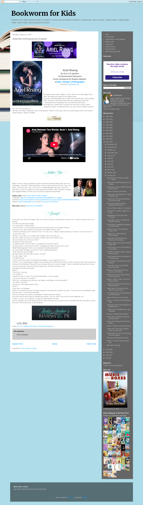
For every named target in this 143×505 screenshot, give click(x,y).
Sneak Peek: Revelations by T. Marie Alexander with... (119, 195)
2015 (107, 352)
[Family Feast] (110, 442)
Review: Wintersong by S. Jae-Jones (119, 208)
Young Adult (109, 44)
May (109, 164)
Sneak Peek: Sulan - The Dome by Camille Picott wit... (118, 221)
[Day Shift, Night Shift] (115, 448)
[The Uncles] (110, 463)
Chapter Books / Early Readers (115, 39)
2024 (107, 122)
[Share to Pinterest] (26, 323)
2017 (107, 142)
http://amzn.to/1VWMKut (34, 206)
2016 (107, 349)
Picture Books (109, 37)
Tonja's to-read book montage (114, 415)
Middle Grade (109, 42)
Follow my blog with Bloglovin (112, 365)
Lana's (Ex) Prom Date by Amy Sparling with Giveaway (117, 239)
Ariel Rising (33, 326)
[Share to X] (22, 323)
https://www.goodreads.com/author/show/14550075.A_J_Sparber (41, 198)
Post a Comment (22, 335)
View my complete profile (111, 109)
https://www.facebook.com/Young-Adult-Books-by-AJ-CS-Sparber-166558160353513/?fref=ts (49, 200)
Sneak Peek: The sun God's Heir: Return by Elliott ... (118, 266)
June (109, 161)
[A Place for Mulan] (115, 443)
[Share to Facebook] (24, 323)
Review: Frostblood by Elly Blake (117, 314)
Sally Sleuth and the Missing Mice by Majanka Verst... (119, 305)
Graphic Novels (110, 46)
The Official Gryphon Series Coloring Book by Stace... (119, 252)
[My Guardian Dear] (123, 469)
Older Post (91, 344)
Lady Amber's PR (73, 84)
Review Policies (110, 49)
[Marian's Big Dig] (110, 436)
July (108, 158)
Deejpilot (70, 497)
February (110, 172)
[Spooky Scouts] (106, 468)
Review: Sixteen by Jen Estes (116, 191)
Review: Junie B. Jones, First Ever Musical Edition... (118, 280)
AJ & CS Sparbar (22, 326)
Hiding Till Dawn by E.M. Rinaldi (117, 297)
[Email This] (18, 323)
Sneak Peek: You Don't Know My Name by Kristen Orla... (117, 289)
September (111, 153)
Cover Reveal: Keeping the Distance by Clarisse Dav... (118, 225)
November (110, 147)
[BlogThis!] (20, 323)
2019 (107, 136)
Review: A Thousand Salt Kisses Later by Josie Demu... (117, 271)
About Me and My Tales (113, 51)
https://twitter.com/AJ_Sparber (37, 196)
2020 (107, 133)
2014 (107, 355)
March (109, 170)
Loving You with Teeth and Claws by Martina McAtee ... (118, 284)
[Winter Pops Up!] (128, 436)
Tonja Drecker (117, 95)
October (110, 150)
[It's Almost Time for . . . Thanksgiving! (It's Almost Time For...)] (106, 476)
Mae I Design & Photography (71, 82)
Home (54, 344)
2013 (107, 358)
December (110, 144)
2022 (107, 128)
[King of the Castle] (123, 463)
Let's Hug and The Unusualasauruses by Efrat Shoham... (119, 294)
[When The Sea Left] (115, 456)
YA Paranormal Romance (46, 326)
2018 (107, 139)
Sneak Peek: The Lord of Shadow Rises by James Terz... (118, 329)
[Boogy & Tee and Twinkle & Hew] (106, 429)
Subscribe (117, 77)
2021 (107, 130)
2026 (107, 116)
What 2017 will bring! (113, 345)
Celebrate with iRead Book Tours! (117, 338)
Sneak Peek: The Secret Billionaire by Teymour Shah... (118, 200)
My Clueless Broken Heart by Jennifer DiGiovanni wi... (116, 204)
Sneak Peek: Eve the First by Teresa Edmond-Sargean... (119, 334)
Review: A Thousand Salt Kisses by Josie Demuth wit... (118, 275)
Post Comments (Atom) (29, 348)
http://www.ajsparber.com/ (27, 202)
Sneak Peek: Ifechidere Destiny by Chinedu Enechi (118, 317)
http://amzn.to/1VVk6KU (50, 202)
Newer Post (17, 344)
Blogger (84, 497)
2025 (107, 119)
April (109, 167)
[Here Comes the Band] (123, 430)
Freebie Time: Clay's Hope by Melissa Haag (116, 234)
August (109, 155)
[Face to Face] (106, 457)
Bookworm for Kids (43, 13)
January (110, 175)
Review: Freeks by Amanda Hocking (118, 326)
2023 (107, 125)
